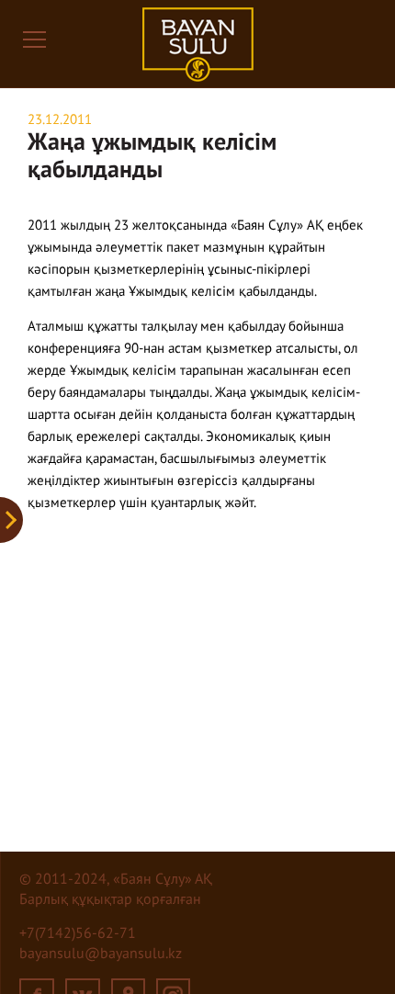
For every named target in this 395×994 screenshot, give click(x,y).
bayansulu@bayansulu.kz (100, 954)
